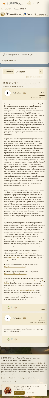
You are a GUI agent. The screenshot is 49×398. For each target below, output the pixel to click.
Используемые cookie (9, 382)
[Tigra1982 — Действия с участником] (42, 318)
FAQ (42, 281)
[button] (31, 3)
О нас (3, 378)
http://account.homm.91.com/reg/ (15, 274)
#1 (32, 97)
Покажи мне (19, 393)
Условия (12, 378)
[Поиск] (38, 3)
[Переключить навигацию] (45, 3)
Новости (37, 281)
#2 (31, 322)
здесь (42, 285)
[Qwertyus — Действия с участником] (42, 93)
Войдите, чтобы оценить (13, 86)
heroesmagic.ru (13, 257)
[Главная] (12, 3)
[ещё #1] (43, 308)
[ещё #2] (43, 339)
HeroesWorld (5, 9)
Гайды (6, 283)
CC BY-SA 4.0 (40, 363)
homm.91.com (27, 253)
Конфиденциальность (27, 378)
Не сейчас (30, 393)
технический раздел (27, 290)
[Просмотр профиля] (8, 93)
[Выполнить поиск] (41, 71)
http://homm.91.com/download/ (14, 267)
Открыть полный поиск (34, 77)
